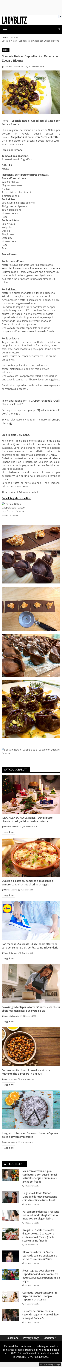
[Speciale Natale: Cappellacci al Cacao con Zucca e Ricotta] (31, 554)
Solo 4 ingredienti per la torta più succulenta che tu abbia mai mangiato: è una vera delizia (31, 1008)
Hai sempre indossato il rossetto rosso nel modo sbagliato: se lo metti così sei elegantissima (40, 1215)
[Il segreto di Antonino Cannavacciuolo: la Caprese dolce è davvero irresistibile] (31, 1109)
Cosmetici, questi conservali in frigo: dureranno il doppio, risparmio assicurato (39, 1296)
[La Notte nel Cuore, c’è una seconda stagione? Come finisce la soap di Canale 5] (10, 1315)
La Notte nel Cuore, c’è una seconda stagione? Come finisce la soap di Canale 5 (40, 1314)
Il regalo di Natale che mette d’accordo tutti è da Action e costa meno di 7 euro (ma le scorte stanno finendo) (38, 1235)
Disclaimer (49, 1338)
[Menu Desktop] (5, 29)
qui (17, 413)
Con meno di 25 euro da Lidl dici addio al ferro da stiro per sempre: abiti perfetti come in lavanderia (30, 945)
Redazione (13, 1338)
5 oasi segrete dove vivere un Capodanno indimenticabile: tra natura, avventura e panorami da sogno (41, 1276)
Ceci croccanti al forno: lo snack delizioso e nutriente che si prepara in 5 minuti (26, 1072)
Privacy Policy (31, 1338)
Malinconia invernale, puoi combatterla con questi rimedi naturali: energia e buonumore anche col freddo (39, 1176)
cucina (5, 49)
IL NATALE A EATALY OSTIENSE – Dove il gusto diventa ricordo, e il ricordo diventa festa (27, 819)
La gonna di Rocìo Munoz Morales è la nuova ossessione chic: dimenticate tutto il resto (39, 1196)
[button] (59, 29)
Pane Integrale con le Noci (16, 498)
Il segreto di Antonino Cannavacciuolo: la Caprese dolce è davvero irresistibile (30, 1135)
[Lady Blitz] (14, 19)
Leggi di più (8, 832)
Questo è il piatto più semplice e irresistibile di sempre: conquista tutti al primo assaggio (28, 882)
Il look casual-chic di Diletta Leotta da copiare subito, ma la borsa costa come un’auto (39, 1255)
